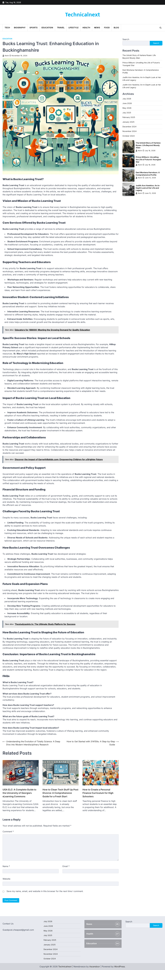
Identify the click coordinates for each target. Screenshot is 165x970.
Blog (116, 27)
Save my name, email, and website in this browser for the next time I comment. (45, 891)
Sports (34, 27)
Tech (7, 27)
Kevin (7, 56)
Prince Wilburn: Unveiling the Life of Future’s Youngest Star (148, 159)
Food (107, 27)
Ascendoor (94, 966)
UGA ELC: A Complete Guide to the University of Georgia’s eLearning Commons (19, 793)
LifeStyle (73, 27)
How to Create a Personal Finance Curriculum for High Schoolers (97, 793)
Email (66, 866)
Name (6, 866)
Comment (8, 831)
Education (47, 27)
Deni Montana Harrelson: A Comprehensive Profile (148, 173)
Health (86, 27)
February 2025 (128, 117)
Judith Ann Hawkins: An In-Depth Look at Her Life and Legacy (148, 187)
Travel (60, 27)
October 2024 (128, 136)
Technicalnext (82, 15)
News (97, 27)
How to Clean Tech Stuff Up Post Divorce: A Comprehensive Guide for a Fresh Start (60, 793)
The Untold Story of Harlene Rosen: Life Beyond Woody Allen (148, 145)
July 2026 (126, 98)
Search (125, 39)
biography (20, 27)
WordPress (119, 966)
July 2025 (126, 112)
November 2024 (129, 131)
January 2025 (128, 122)
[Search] (160, 28)
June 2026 (127, 103)
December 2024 (129, 126)
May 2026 (126, 108)
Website (6, 878)
